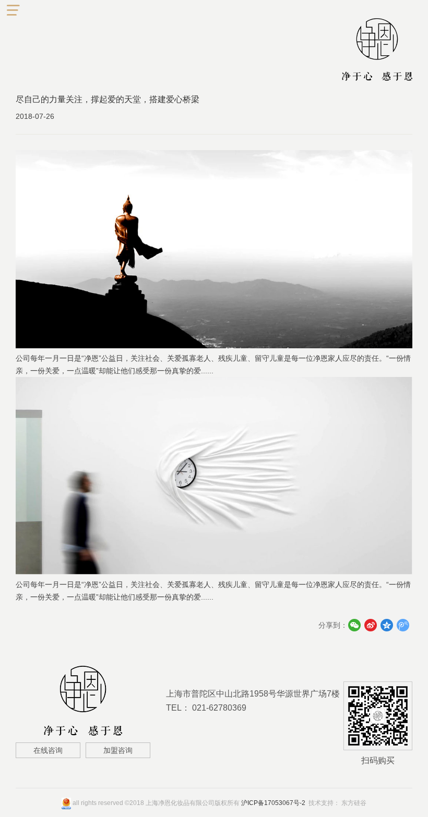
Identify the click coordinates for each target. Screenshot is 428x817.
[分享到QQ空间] (386, 625)
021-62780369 (219, 707)
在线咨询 (48, 750)
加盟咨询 (118, 750)
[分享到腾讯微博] (402, 625)
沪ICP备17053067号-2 (273, 803)
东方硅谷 (353, 803)
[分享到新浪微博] (370, 625)
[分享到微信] (354, 625)
